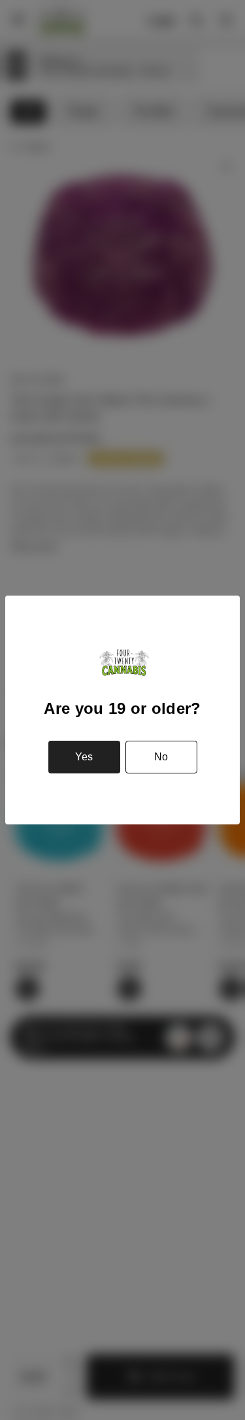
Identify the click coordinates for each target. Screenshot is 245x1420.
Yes (84, 756)
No (161, 756)
